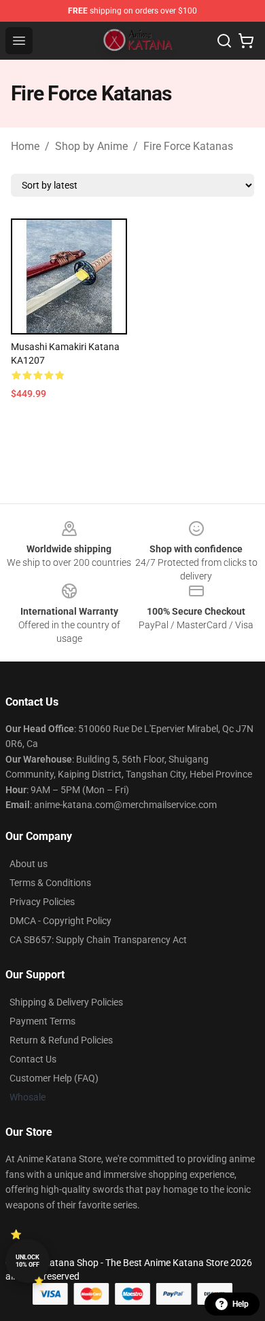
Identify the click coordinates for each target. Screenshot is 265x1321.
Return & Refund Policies (61, 1040)
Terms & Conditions (50, 882)
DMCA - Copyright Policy (60, 920)
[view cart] (246, 41)
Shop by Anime (91, 146)
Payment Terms (42, 1021)
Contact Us (33, 1059)
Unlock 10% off (27, 1261)
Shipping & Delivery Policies (66, 1002)
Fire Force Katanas (188, 146)
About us (29, 863)
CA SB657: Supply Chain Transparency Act (98, 939)
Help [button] (240, 1304)
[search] (224, 41)
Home (25, 146)
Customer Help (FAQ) (54, 1078)
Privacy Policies (42, 901)
